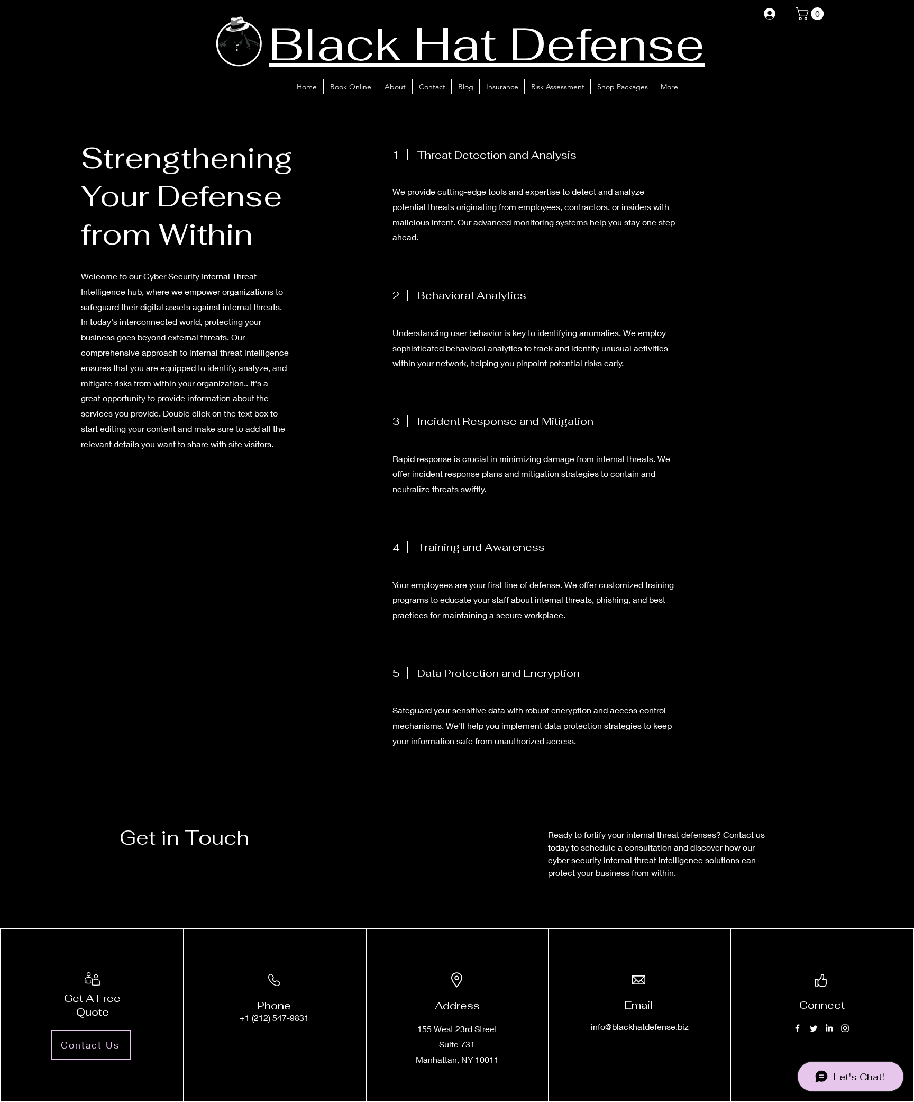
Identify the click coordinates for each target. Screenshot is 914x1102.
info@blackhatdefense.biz (640, 1027)
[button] (811, 13)
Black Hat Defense (487, 43)
